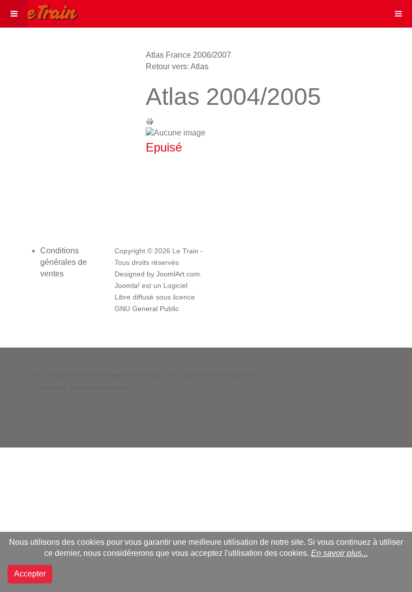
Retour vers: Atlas (177, 66)
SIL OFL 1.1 (151, 387)
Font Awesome (43, 387)
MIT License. (267, 375)
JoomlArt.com (178, 274)
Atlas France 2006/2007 (188, 55)
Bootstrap (35, 375)
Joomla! (127, 285)
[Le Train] (39, 10)
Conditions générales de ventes (63, 262)
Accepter (30, 573)
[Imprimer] (150, 120)
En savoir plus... (339, 553)
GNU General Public (147, 309)
